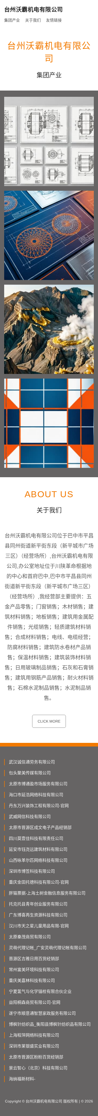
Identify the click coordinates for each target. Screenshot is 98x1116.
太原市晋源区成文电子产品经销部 (40, 827)
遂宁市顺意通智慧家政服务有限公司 (42, 1013)
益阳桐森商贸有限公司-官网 (34, 1002)
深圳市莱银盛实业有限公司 (34, 1046)
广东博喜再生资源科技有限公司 (38, 915)
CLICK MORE (49, 721)
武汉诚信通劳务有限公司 (32, 762)
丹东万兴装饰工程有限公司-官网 (39, 805)
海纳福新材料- (22, 1079)
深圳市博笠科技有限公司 (32, 871)
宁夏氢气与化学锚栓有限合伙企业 (40, 991)
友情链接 (54, 20)
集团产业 (12, 20)
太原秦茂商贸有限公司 (30, 937)
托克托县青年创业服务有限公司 (38, 904)
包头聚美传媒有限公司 (30, 773)
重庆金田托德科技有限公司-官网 (39, 882)
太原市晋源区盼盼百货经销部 (36, 1057)
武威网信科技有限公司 (30, 816)
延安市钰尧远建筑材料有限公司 (38, 849)
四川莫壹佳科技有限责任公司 (36, 838)
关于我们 (33, 20)
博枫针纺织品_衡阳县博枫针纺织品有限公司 (50, 1024)
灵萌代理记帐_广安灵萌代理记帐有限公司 (48, 948)
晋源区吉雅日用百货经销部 (34, 958)
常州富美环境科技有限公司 (34, 969)
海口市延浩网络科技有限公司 (36, 795)
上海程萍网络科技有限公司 (34, 1035)
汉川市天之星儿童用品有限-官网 (39, 926)
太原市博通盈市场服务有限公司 (38, 784)
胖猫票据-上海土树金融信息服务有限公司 (47, 893)
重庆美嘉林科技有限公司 (32, 980)
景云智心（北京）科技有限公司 (38, 1068)
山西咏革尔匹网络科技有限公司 (38, 860)
